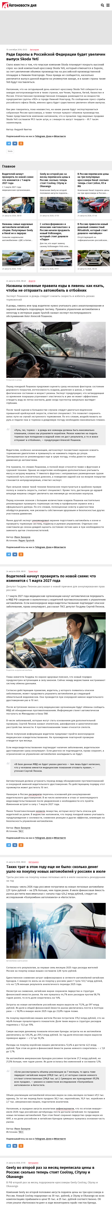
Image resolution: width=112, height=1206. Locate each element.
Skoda (10, 151)
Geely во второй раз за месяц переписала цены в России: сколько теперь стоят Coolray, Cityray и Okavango (55, 180)
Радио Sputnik (26, 540)
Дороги (32, 281)
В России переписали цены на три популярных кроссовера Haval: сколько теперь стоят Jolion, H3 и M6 (93, 180)
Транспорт (33, 571)
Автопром (34, 50)
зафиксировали (65, 1108)
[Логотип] (19, 5)
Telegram (40, 136)
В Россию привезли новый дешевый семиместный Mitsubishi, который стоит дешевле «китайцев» (93, 229)
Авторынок (34, 862)
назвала (40, 811)
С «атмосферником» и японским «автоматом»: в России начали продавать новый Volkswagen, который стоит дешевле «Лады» (55, 232)
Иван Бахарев (22, 537)
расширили (35, 794)
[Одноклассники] (21, 143)
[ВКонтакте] (14, 143)
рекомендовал (40, 520)
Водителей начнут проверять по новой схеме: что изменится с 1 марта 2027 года (18, 178)
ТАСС (21, 831)
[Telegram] (8, 143)
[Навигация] (108, 5)
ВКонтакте (60, 136)
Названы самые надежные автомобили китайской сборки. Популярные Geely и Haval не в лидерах (17, 229)
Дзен (49, 136)
